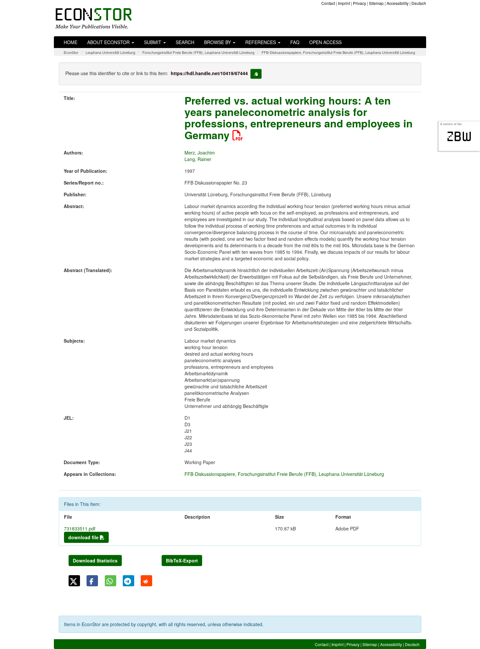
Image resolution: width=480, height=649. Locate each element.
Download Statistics (95, 560)
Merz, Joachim (199, 152)
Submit (153, 42)
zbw (459, 136)
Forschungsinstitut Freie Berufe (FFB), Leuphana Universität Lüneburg (198, 52)
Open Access (325, 42)
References (261, 42)
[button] (74, 580)
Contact (328, 3)
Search (185, 42)
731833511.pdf (79, 528)
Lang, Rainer (197, 159)
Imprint (344, 3)
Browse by (218, 42)
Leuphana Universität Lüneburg (110, 52)
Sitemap (376, 3)
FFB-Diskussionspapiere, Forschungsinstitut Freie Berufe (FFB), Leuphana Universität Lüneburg (338, 52)
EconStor (71, 52)
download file (84, 537)
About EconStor (109, 42)
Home (70, 42)
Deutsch (418, 3)
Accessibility (397, 3)
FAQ (294, 42)
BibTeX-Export (182, 560)
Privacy (359, 3)
